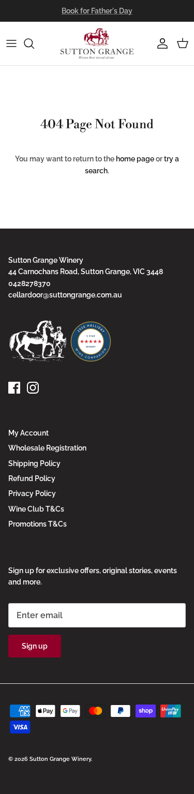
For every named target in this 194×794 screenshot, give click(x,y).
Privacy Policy (32, 493)
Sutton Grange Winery (60, 759)
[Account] (159, 43)
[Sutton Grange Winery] (97, 43)
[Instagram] (33, 388)
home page (135, 159)
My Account (28, 433)
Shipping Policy (34, 463)
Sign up (35, 646)
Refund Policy (31, 478)
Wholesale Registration (47, 448)
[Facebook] (14, 388)
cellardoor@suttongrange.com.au (65, 295)
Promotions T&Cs (37, 524)
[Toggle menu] (11, 43)
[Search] (34, 43)
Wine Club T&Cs (36, 509)
